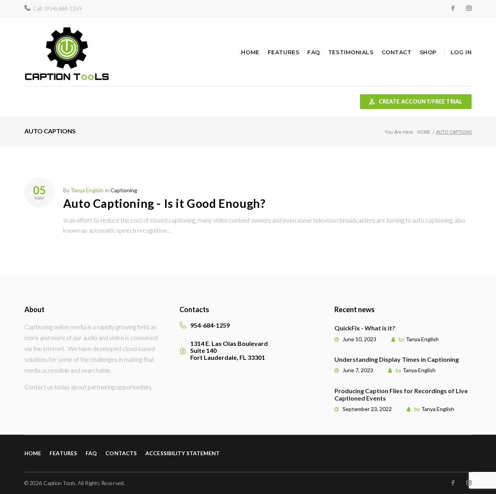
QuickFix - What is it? (364, 328)
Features (283, 52)
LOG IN (461, 52)
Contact (397, 52)
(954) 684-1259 (63, 8)
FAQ (313, 52)
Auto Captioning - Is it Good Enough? (164, 203)
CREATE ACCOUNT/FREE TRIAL (421, 101)
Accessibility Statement (182, 453)
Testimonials (351, 52)
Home (250, 52)
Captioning (123, 190)
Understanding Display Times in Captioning (396, 359)
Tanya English (87, 190)
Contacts (121, 453)
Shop (428, 52)
